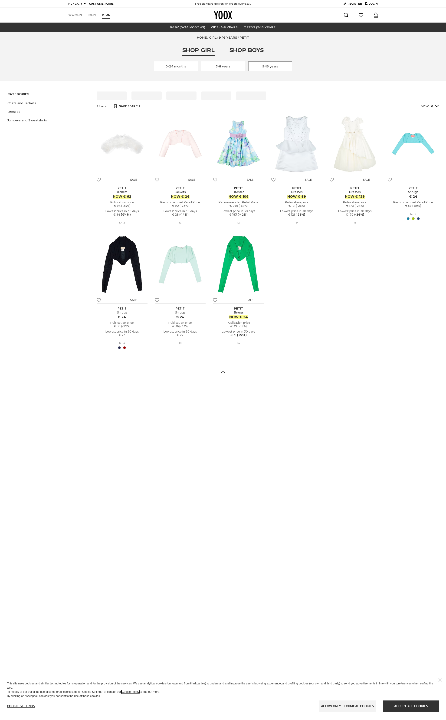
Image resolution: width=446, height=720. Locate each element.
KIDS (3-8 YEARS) (225, 27)
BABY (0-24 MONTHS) (187, 27)
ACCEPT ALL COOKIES (411, 706)
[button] (49, 103)
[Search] (346, 15)
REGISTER (355, 3)
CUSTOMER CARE (101, 3)
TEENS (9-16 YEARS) (260, 27)
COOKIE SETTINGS (21, 706)
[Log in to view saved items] (361, 15)
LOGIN (371, 4)
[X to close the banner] (440, 680)
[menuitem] (75, 15)
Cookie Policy (130, 691)
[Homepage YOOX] (223, 15)
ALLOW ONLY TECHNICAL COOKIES (347, 706)
